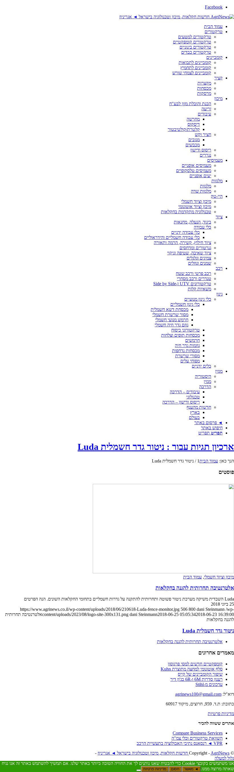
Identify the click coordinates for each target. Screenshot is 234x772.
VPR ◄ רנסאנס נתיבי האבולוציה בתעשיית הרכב (180, 743)
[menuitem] (111, 26)
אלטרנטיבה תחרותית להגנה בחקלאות (195, 588)
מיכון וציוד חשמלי (219, 576)
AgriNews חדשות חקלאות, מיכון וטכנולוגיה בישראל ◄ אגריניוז (163, 753)
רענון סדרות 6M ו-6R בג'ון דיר (196, 679)
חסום (175, 769)
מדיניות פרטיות (221, 713)
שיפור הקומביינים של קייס (200, 674)
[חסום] (138, 770)
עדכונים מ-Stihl (209, 684)
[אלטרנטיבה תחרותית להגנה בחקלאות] (163, 571)
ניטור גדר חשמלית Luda (208, 631)
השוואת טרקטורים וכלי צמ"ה (197, 738)
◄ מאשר (191, 769)
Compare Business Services (198, 733)
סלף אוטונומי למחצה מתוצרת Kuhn (192, 669)
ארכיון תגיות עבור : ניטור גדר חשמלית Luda (156, 447)
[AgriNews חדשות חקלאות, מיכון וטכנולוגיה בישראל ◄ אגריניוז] (176, 16)
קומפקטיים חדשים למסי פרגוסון (195, 663)
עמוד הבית (192, 576)
